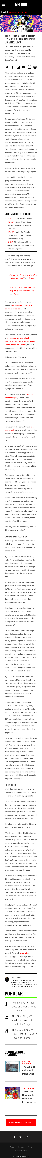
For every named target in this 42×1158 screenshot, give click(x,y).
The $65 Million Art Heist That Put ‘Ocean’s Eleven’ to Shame (24, 1033)
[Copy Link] (29, 67)
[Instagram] (35, 67)
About (12, 1147)
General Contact (21, 1151)
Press (30, 1147)
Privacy (21, 1147)
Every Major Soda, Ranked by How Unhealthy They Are (19, 225)
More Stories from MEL (21, 1122)
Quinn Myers (13, 12)
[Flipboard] (18, 67)
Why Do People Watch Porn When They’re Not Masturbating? (19, 235)
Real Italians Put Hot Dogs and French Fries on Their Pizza (24, 1006)
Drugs (31, 278)
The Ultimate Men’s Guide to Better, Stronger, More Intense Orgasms (20, 245)
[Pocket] (23, 67)
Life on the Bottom (20, 218)
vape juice (24, 953)
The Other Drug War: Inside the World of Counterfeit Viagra (23, 1020)
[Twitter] (7, 67)
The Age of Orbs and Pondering (28, 1070)
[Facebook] (12, 67)
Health (4, 12)
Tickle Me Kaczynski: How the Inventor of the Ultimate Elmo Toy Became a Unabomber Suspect (29, 1097)
